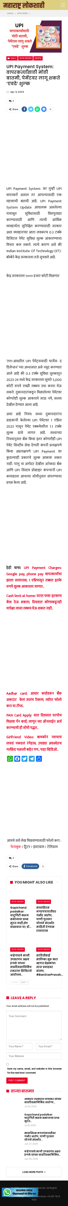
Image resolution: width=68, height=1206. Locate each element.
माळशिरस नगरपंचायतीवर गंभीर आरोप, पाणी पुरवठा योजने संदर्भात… (40, 1136)
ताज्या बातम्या (25, 58)
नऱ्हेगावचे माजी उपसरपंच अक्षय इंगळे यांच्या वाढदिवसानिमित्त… (42, 1153)
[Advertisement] (34, 149)
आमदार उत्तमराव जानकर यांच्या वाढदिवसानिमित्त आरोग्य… (42, 1100)
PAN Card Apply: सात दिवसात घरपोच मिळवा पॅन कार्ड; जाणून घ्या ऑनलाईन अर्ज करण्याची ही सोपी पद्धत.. (34, 721)
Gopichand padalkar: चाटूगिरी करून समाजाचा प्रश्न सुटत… (41, 1118)
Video (13, 58)
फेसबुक (16, 847)
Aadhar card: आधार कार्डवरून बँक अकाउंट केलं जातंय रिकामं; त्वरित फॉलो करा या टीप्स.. (34, 699)
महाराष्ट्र (38, 58)
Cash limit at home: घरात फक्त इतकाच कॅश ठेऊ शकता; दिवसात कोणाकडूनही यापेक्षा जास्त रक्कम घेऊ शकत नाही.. (34, 602)
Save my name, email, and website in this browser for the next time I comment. (34, 1070)
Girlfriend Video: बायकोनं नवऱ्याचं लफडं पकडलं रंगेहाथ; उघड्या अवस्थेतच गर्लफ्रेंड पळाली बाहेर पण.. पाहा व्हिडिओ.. (34, 743)
